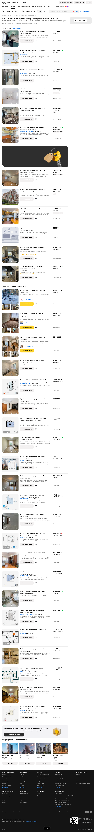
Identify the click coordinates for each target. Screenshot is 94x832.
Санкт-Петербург (6, 776)
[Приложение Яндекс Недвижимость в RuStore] (90, 822)
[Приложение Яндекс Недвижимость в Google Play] (85, 822)
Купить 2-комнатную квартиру (62, 802)
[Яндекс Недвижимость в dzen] (88, 812)
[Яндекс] (89, 829)
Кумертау (22, 785)
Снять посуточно (41, 795)
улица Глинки (33, 129)
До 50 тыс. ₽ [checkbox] (18, 158)
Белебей (22, 776)
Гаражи (77, 781)
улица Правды (23, 516)
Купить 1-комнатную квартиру (62, 798)
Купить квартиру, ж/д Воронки (62, 800)
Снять (38, 793)
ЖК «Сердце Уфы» (24, 671)
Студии (21, 800)
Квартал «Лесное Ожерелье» (27, 614)
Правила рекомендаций (54, 811)
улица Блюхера (23, 478)
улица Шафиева (23, 401)
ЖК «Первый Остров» (25, 383)
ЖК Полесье (23, 112)
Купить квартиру (59, 793)
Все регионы (5, 793)
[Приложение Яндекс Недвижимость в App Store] (83, 822)
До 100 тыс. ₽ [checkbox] (9, 162)
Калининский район (59, 785)
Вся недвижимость (6, 811)
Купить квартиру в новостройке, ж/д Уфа (64, 795)
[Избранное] (53, 2)
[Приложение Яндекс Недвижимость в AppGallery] (88, 822)
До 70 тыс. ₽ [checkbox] (28, 158)
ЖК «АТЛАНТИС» (24, 498)
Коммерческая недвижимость (83, 783)
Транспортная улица (25, 33)
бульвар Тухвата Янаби (25, 593)
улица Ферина (23, 211)
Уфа (21, 382)
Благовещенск (23, 781)
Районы (4, 802)
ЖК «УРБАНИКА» (24, 575)
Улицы (3, 800)
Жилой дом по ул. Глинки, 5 (26, 131)
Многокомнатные (24, 793)
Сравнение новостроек (8, 798)
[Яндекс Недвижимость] (11, 2)
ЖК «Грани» (23, 633)
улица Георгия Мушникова (26, 172)
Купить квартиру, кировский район (63, 804)
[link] (89, 2)
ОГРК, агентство (29, 299)
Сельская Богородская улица (44, 776)
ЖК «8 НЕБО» (23, 537)
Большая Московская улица (43, 774)
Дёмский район (58, 774)
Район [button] (76, 11)
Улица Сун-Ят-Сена (41, 778)
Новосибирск (5, 778)
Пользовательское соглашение (39, 811)
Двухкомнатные (24, 795)
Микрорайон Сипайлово (60, 781)
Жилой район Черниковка (61, 783)
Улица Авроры (40, 783)
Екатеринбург (5, 781)
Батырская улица (24, 316)
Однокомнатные (24, 798)
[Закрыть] (91, 11)
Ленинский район (59, 776)
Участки (78, 776)
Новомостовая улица (25, 651)
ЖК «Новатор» (23, 422)
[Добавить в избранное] (36, 41)
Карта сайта (70, 811)
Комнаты (78, 774)
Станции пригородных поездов (9, 795)
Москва (4, 774)
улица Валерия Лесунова (26, 110)
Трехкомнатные (23, 802)
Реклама (15, 811)
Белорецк (22, 778)
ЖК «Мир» (22, 710)
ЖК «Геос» (22, 460)
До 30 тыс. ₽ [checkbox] (8, 158)
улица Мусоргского (24, 689)
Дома (77, 778)
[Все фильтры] (3, 11)
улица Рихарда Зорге (25, 362)
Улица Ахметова (41, 781)
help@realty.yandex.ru (31, 821)
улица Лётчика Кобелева (26, 52)
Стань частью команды (24, 811)
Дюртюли (22, 774)
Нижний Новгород (6, 785)
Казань (4, 783)
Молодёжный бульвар (25, 439)
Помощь (64, 811)
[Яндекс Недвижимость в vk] (86, 812)
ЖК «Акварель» (23, 54)
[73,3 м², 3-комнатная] (11, 236)
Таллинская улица (24, 292)
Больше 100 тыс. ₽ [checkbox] (21, 162)
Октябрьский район (59, 778)
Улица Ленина (40, 785)
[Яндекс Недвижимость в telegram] (91, 812)
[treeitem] (6, 7)
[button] (56, 2)
